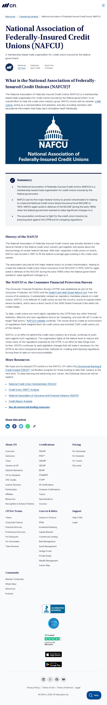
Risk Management (47, 541)
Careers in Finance (47, 517)
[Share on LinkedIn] (7, 427)
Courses (43, 504)
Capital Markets (46, 532)
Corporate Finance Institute (9, 5)
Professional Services (15, 532)
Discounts (76, 465)
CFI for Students (12, 475)
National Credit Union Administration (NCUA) (32, 384)
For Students (78, 456)
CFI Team (21, 68)
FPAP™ (42, 456)
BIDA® (42, 470)
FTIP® (42, 480)
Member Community (14, 579)
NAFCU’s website (36, 320)
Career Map (44, 565)
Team (8, 461)
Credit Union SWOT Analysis (24, 389)
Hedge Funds (45, 551)
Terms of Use (48, 687)
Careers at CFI (12, 465)
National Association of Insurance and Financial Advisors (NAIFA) (44, 395)
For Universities (12, 541)
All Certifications (46, 485)
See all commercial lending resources (29, 407)
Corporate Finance (14, 522)
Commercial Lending (48, 537)
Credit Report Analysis (20, 401)
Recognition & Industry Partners (19, 504)
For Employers (12, 537)
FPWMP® (43, 475)
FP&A (41, 522)
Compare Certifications (49, 489)
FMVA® (42, 451)
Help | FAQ (77, 517)
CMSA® (42, 461)
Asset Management (48, 546)
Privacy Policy (33, 687)
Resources (10, 589)
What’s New (10, 584)
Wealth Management (48, 560)
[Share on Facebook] (14, 427)
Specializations (46, 499)
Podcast (9, 593)
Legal (74, 522)
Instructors (10, 456)
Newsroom (10, 499)
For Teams (77, 461)
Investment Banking (48, 527)
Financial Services (13, 527)
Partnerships (11, 489)
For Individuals (79, 451)
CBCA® (42, 465)
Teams (8, 517)
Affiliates (9, 494)
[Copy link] (34, 427)
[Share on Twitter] (21, 427)
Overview (9, 451)
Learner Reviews (13, 485)
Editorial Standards (14, 470)
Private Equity (45, 556)
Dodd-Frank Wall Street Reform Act (68, 292)
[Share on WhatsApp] (27, 427)
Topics (42, 494)
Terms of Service (65, 687)
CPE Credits (10, 480)
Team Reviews (12, 546)
